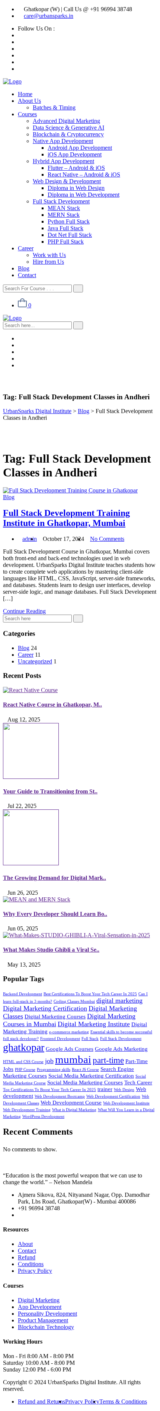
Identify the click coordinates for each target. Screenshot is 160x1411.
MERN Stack (64, 215)
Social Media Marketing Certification (91, 1075)
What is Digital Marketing (74, 1110)
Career (25, 248)
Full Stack (90, 1039)
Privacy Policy (35, 1271)
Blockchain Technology (46, 1327)
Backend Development (22, 994)
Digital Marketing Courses (55, 1016)
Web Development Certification (113, 1096)
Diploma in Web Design (76, 188)
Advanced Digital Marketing (66, 121)
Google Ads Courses (69, 1049)
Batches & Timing (54, 107)
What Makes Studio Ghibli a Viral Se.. (51, 950)
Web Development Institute (126, 1103)
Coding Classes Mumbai (74, 1001)
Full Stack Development (61, 201)
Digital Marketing (39, 1300)
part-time (108, 1060)
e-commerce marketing (69, 1032)
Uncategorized (35, 661)
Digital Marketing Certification (45, 1008)
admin (29, 539)
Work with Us (49, 255)
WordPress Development (43, 1116)
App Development (39, 1307)
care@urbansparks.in (48, 16)
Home (25, 94)
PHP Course (25, 1070)
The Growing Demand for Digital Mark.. (54, 878)
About (25, 1244)
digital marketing (119, 1000)
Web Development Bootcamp (60, 1096)
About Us (29, 101)
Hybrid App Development (63, 161)
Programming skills (53, 1070)
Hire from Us (48, 262)
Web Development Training (27, 1110)
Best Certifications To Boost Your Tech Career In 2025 (90, 994)
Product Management (43, 1320)
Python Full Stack (69, 221)
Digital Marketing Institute (94, 1024)
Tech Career (138, 1082)
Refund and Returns (41, 1401)
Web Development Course (71, 1102)
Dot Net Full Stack (70, 235)
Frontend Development (60, 1039)
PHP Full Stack (66, 241)
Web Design (124, 1090)
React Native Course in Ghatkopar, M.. (52, 704)
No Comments (107, 539)
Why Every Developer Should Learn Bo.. (55, 914)
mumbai (73, 1059)
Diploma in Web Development (83, 194)
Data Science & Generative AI (68, 127)
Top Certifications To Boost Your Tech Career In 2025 (49, 1090)
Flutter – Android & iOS (76, 168)
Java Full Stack (65, 228)
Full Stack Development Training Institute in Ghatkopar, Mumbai (66, 518)
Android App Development (80, 148)
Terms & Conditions (123, 1401)
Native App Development (63, 141)
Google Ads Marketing (121, 1049)
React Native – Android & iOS (84, 174)
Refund (26, 1257)
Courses (27, 114)
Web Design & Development (67, 181)
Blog (23, 268)
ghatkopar (23, 1047)
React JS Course (85, 1070)
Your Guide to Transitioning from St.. (50, 791)
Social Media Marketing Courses (85, 1082)
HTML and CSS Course (23, 1062)
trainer (104, 1089)
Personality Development (47, 1313)
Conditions (31, 1264)
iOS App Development (75, 154)
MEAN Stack (64, 208)
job (49, 1061)
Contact (27, 275)
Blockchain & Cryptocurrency (68, 134)
